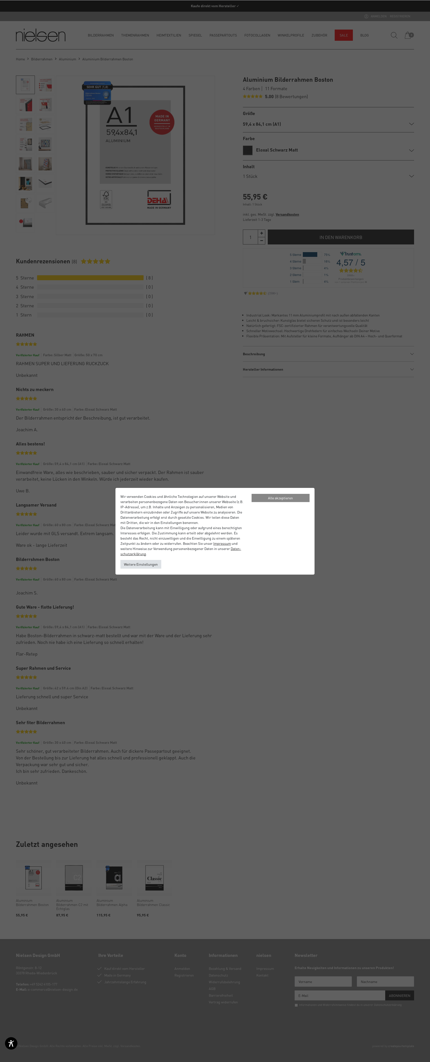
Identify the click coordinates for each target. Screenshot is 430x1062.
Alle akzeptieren (280, 498)
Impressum (222, 543)
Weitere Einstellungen (141, 564)
